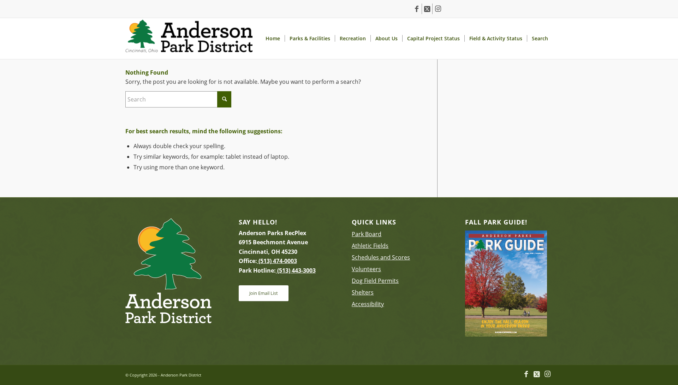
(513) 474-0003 (277, 261)
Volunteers (366, 269)
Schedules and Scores (381, 257)
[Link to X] (427, 9)
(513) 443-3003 (296, 270)
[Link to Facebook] (416, 9)
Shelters (363, 292)
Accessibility (368, 304)
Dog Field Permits (375, 281)
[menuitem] (273, 38)
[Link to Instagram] (438, 9)
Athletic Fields (370, 246)
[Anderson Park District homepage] (188, 38)
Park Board (366, 234)
